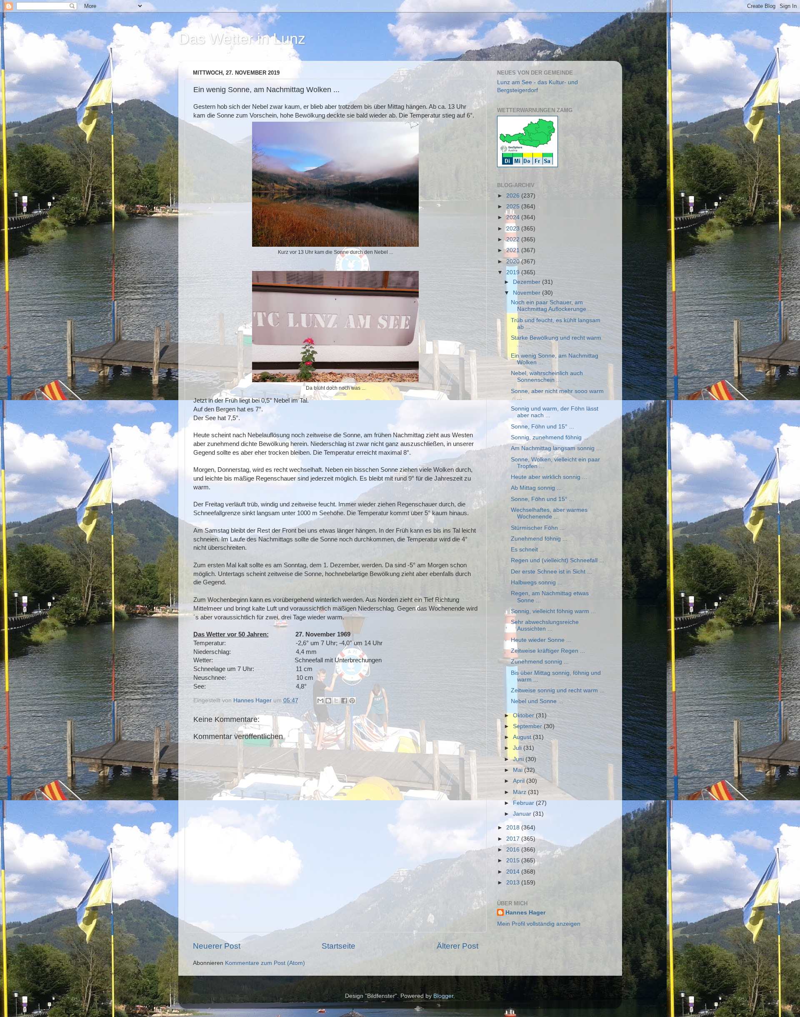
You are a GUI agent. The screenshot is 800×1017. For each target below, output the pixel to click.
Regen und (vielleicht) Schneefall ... (557, 560)
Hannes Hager (525, 912)
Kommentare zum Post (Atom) (265, 963)
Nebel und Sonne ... (537, 701)
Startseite (338, 946)
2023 (513, 228)
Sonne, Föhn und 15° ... (542, 426)
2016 (513, 850)
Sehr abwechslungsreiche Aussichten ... (545, 625)
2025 (513, 206)
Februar (524, 803)
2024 (513, 217)
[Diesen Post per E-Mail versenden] (320, 700)
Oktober (524, 715)
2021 (513, 250)
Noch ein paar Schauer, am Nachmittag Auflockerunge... (551, 305)
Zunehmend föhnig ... (539, 539)
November (527, 293)
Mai (518, 770)
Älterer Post (457, 946)
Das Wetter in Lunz (241, 38)
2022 (513, 239)
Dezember (527, 282)
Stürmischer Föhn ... (538, 528)
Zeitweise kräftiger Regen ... (548, 651)
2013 (513, 882)
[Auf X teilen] (336, 700)
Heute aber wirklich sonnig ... (549, 477)
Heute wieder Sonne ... (541, 640)
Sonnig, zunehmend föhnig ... (549, 437)
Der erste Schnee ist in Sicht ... (551, 572)
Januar (523, 814)
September (528, 726)
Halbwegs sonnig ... (536, 582)
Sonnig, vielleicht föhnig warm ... (553, 611)
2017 (513, 839)
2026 (513, 196)
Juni (519, 759)
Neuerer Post (216, 946)
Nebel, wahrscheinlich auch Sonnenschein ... (547, 376)
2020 (513, 261)
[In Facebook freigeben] (344, 700)
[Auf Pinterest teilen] (352, 700)
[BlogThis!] (328, 700)
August (523, 737)
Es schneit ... (528, 549)
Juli (518, 748)
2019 (513, 272)
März (520, 792)
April (519, 781)
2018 (513, 827)
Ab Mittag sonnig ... (536, 488)
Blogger (443, 996)
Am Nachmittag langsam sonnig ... (556, 448)
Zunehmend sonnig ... (540, 662)
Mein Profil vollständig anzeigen (538, 924)
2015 (513, 860)
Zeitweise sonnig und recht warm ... (558, 690)
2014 (513, 872)
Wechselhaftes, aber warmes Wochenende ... (549, 513)
